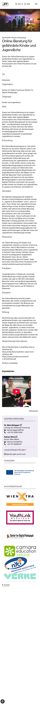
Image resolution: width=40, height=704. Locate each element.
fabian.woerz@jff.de (14, 442)
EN (28, 4)
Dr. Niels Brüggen (12, 425)
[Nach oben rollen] (35, 699)
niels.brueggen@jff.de (15, 430)
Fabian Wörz (9, 437)
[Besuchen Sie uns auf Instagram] (25, 4)
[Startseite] (5, 4)
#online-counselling (9, 363)
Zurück (7, 585)
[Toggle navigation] (36, 4)
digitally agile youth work (16, 454)
